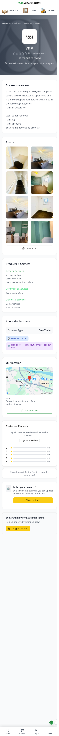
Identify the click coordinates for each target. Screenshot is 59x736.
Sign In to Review (29, 440)
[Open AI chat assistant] (51, 723)
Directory (6, 23)
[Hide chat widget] (55, 722)
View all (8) (32, 248)
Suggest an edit (20, 528)
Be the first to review (29, 58)
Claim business (33, 500)
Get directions (32, 410)
